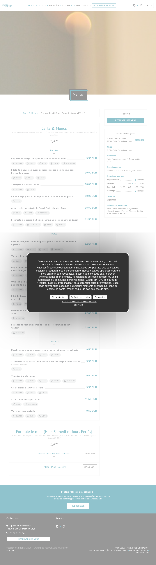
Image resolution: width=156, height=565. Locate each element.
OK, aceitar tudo (58, 297)
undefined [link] (78, 305)
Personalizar (100, 297)
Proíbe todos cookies (80, 297)
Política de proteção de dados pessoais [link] (79, 301)
